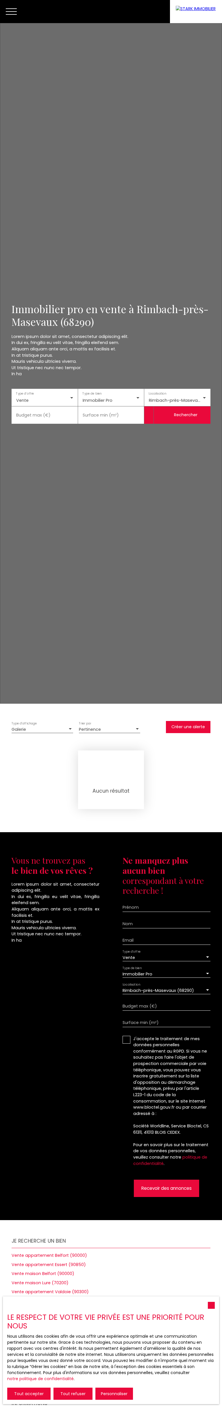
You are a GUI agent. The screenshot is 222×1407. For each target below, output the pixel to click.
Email (128, 940)
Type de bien (91, 394)
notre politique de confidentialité (40, 1379)
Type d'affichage (24, 723)
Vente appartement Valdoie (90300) (50, 1292)
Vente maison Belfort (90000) (43, 1273)
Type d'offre (25, 394)
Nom (128, 923)
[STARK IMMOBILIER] (196, 11)
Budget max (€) (33, 415)
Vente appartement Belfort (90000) (49, 1255)
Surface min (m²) (101, 415)
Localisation (157, 394)
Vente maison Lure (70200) (40, 1283)
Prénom (131, 907)
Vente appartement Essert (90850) (49, 1264)
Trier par (85, 723)
